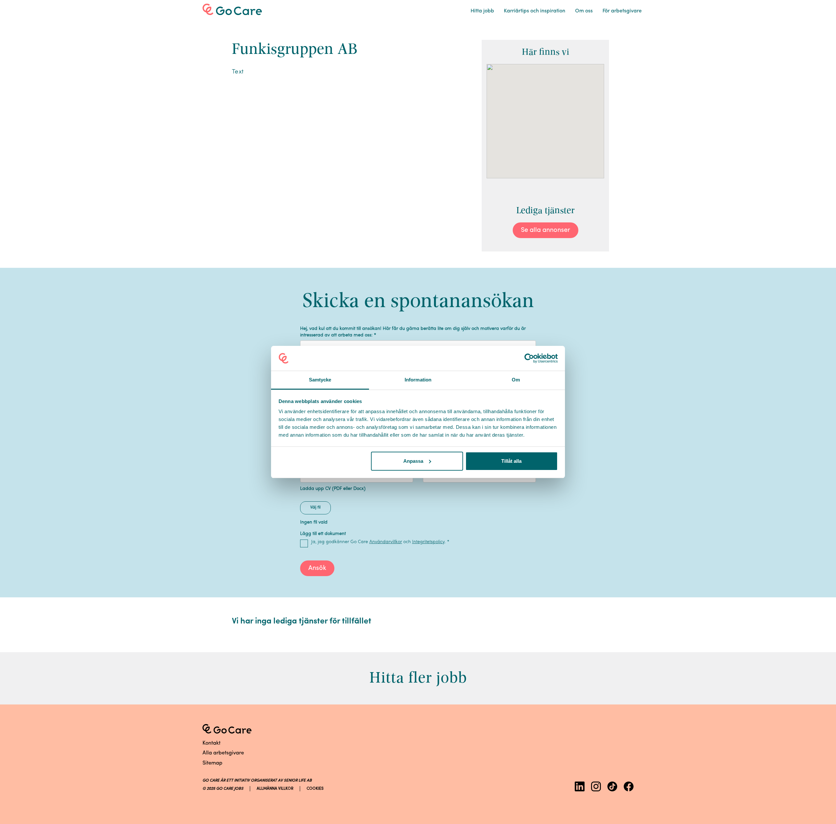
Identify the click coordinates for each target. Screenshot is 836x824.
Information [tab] (418, 379)
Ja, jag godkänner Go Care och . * (380, 542)
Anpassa (413, 461)
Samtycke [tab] (320, 379)
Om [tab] (516, 379)
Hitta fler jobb (418, 677)
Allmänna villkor (275, 789)
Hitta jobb (482, 11)
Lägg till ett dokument (323, 533)
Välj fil (315, 507)
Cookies (315, 789)
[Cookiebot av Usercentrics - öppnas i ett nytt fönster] (529, 358)
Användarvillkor (385, 542)
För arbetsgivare (622, 11)
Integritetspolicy (428, 542)
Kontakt (211, 743)
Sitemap (212, 763)
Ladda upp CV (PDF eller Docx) (332, 488)
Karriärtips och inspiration (534, 11)
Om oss (584, 11)
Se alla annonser (545, 230)
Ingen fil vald (314, 522)
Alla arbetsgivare (223, 753)
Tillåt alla (511, 461)
